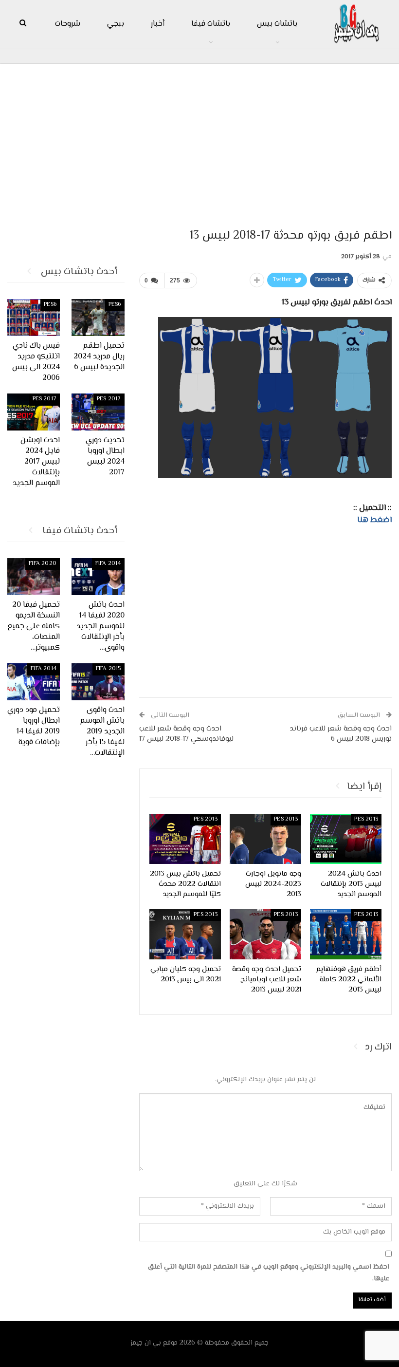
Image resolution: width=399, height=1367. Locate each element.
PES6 (115, 304)
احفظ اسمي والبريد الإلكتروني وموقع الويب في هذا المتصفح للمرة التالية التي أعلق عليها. (268, 1273)
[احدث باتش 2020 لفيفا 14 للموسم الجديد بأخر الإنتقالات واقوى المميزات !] (98, 576)
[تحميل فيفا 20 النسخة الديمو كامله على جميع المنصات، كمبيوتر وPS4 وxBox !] (33, 576)
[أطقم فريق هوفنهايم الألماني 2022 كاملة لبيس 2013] (345, 934)
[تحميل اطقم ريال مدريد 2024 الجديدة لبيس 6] (98, 317)
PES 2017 (109, 399)
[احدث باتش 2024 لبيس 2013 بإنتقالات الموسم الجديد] (345, 839)
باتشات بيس (277, 24)
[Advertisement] (199, 142)
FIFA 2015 (108, 669)
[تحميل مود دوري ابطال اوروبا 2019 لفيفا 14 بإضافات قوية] (33, 681)
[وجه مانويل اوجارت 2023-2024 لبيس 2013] (265, 839)
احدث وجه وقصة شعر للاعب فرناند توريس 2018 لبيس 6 (341, 734)
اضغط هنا (374, 520)
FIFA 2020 (42, 563)
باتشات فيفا (210, 24)
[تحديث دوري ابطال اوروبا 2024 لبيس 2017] (98, 412)
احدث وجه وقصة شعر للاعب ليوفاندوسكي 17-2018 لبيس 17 (186, 734)
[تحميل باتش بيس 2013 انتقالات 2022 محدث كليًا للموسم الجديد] (185, 839)
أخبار (157, 24)
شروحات (67, 24)
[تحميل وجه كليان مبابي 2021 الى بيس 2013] (185, 934)
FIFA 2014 (108, 563)
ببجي (115, 24)
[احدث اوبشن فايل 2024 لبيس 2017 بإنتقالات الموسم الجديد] (33, 412)
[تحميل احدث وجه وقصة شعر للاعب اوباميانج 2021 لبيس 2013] (265, 934)
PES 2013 (366, 819)
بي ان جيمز (145, 1343)
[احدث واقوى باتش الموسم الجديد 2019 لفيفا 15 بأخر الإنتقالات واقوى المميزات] (98, 681)
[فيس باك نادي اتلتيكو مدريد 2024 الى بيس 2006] (33, 317)
